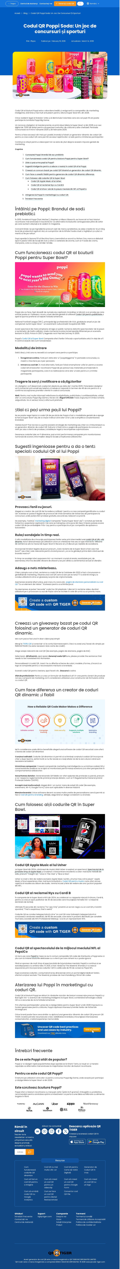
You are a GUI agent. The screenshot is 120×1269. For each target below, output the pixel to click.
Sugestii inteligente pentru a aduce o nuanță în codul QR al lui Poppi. (55, 166)
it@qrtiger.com (45, 1216)
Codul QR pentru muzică (73, 881)
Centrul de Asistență (24, 1222)
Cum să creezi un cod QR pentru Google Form (71, 1183)
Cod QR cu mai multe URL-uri (51, 1168)
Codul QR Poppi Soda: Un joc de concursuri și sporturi (56, 13)
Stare (58, 1219)
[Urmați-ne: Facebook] (59, 1131)
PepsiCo (35, 956)
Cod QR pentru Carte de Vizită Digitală (71, 1170)
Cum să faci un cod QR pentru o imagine (31, 1182)
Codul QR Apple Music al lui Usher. (46, 181)
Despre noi (61, 1216)
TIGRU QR (27, 643)
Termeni (80, 1213)
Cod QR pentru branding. (32, 794)
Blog (25, 13)
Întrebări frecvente (34, 198)
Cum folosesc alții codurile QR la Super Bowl (45, 178)
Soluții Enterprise (63, 1222)
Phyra (33, 41)
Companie (62, 1213)
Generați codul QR (66, 3)
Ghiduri (19, 1213)
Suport (41, 1213)
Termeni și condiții (84, 1216)
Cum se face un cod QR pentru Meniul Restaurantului (50, 1195)
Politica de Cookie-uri (86, 1225)
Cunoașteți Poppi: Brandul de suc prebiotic (44, 154)
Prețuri (59, 1225)
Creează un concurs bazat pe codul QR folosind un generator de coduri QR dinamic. (63, 170)
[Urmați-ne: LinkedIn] (37, 1131)
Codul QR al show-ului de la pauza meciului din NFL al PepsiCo (59, 189)
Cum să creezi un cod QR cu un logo (90, 1182)
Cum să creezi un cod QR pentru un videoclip (50, 1183)
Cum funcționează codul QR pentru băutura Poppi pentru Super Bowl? (57, 158)
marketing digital (43, 521)
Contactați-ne (21, 1219)
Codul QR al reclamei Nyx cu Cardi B (47, 185)
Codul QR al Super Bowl (33, 338)
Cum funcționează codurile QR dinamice (30, 1171)
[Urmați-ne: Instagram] (51, 1131)
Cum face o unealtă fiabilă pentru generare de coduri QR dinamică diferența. (59, 174)
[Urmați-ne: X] (66, 1131)
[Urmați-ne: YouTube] (44, 1131)
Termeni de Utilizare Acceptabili (90, 1219)
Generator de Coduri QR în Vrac (90, 1170)
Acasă (17, 13)
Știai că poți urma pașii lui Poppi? (39, 162)
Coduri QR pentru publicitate (89, 314)
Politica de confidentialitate (88, 1222)
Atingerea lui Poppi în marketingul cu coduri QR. (47, 195)
